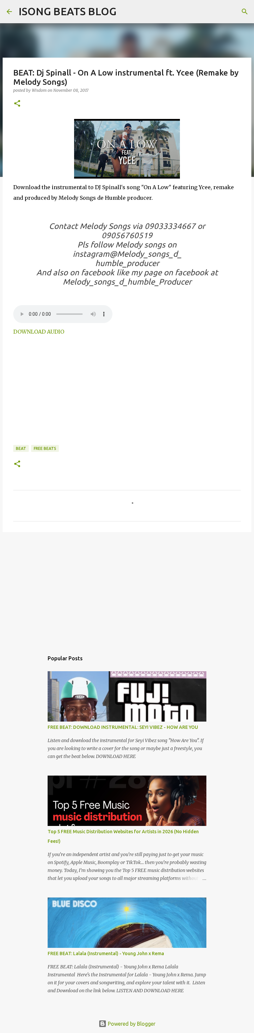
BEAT (21, 448)
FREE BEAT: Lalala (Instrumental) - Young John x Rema (106, 953)
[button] (17, 103)
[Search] (126, 12)
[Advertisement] (68, 394)
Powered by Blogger (130, 1024)
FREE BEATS (45, 448)
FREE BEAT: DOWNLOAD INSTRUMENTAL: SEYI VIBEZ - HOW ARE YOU (123, 727)
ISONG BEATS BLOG (67, 11)
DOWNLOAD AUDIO (38, 331)
